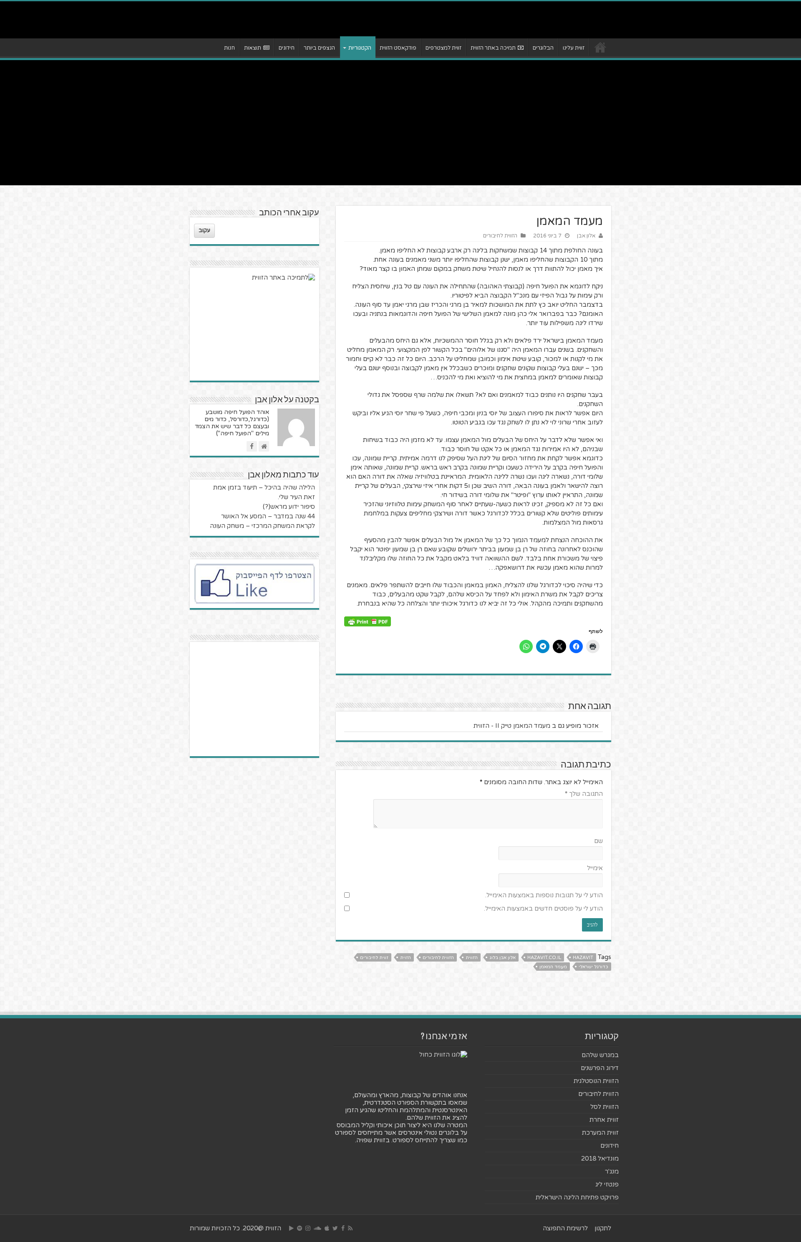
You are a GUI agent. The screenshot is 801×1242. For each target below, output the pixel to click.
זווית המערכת (600, 1132)
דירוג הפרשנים (600, 1068)
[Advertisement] (400, 122)
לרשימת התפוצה (565, 1228)
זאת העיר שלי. (296, 497)
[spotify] (299, 1228)
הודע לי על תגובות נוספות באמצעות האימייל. (544, 895)
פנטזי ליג (607, 1184)
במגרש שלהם (600, 1055)
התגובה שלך (584, 794)
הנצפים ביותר (319, 48)
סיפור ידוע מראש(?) (289, 506)
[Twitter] (335, 1228)
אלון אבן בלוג (502, 957)
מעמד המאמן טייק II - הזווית (512, 726)
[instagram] (308, 1228)
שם (598, 841)
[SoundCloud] (317, 1228)
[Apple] (327, 1228)
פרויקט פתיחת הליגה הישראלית (577, 1197)
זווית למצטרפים (443, 48)
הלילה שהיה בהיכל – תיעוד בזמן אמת (264, 487)
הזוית (405, 957)
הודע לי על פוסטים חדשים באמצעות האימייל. (543, 908)
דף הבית (600, 47)
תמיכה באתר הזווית (493, 48)
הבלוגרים (543, 48)
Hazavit (583, 957)
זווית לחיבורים (374, 957)
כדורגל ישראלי (593, 966)
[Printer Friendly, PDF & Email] (367, 621)
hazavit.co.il (544, 957)
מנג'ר (612, 1171)
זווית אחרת (604, 1119)
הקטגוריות (359, 48)
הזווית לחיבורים (500, 235)
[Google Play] (291, 1228)
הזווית (472, 957)
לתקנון (602, 1228)
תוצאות (252, 48)
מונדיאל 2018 (600, 1158)
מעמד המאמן (553, 966)
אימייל (595, 868)
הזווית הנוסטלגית (596, 1081)
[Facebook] (342, 1228)
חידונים (287, 48)
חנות (229, 48)
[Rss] (350, 1228)
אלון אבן (586, 235)
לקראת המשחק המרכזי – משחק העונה (262, 526)
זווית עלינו (573, 48)
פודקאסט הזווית (398, 48)
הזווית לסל (604, 1107)
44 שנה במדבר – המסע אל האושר (268, 516)
